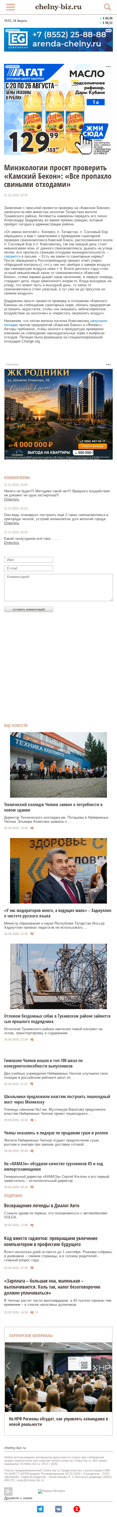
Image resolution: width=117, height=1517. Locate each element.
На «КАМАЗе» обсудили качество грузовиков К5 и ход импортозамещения (53, 1166)
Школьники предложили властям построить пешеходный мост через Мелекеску (57, 1099)
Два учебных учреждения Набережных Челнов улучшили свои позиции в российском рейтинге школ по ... (56, 1075)
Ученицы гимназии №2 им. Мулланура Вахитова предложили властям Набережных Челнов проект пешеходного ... (55, 1111)
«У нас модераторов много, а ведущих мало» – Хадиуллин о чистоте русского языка (57, 913)
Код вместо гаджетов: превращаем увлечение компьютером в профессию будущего (50, 1241)
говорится (12, 256)
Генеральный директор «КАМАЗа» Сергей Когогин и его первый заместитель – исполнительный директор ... (56, 1179)
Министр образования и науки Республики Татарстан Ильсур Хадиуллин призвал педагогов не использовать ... (54, 925)
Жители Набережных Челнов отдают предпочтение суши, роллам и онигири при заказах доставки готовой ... (52, 1142)
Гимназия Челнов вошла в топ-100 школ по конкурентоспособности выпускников (43, 1063)
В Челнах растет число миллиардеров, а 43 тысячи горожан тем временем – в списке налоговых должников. (57, 1302)
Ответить (11, 499)
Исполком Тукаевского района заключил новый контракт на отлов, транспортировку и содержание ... (53, 1031)
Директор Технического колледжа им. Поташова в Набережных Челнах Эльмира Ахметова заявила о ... (56, 819)
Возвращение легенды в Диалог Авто (41, 1205)
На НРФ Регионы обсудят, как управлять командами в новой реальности (58, 1421)
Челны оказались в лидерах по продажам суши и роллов (56, 1133)
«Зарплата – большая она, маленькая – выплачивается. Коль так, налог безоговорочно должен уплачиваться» (52, 1286)
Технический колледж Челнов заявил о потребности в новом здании (53, 807)
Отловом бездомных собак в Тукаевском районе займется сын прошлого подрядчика (57, 1018)
